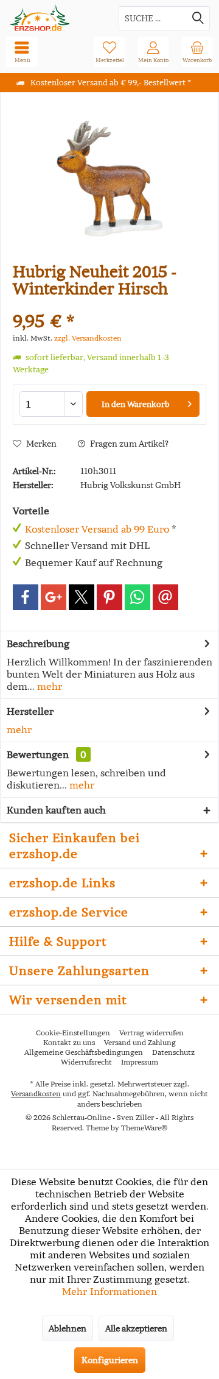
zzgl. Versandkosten (88, 337)
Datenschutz (173, 1052)
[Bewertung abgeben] (109, 305)
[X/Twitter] (81, 597)
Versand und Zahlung (140, 1042)
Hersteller (30, 711)
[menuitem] (197, 51)
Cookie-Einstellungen (73, 1032)
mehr (48, 686)
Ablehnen (67, 1328)
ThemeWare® (144, 1127)
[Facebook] (25, 597)
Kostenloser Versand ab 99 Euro (97, 529)
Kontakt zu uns (69, 1042)
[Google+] (53, 597)
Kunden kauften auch (56, 810)
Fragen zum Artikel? (128, 443)
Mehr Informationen (109, 1291)
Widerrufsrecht (86, 1061)
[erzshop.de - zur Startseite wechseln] (54, 18)
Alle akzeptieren (136, 1328)
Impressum (139, 1061)
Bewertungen (38, 754)
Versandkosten (36, 1093)
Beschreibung (38, 643)
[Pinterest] (109, 597)
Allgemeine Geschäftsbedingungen (83, 1052)
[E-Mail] (165, 597)
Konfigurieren (110, 1360)
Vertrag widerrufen (151, 1032)
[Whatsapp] (137, 597)
